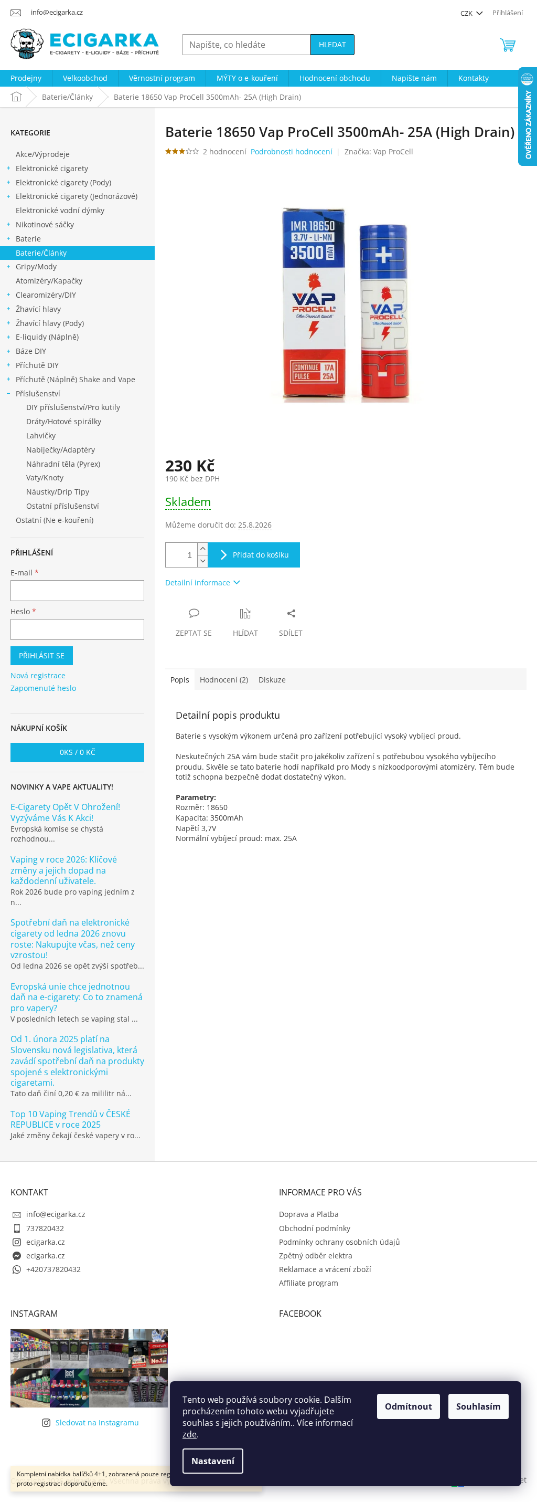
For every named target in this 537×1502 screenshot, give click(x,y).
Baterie (28, 239)
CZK (467, 13)
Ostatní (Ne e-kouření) (54, 520)
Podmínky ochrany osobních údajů (339, 1242)
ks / (77, 752)
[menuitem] (26, 78)
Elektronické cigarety (52, 168)
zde (189, 1434)
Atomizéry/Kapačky (49, 281)
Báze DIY (31, 351)
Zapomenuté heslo (43, 688)
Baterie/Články (41, 253)
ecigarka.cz (45, 1242)
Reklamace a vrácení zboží (325, 1269)
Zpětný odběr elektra (315, 1256)
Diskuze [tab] (272, 680)
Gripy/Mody (36, 266)
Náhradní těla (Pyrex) (63, 464)
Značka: (379, 151)
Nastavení (212, 1461)
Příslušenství (38, 393)
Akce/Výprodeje (43, 154)
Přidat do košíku (261, 555)
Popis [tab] (179, 680)
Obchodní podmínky (314, 1228)
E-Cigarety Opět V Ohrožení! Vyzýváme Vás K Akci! (65, 813)
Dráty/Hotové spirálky (63, 421)
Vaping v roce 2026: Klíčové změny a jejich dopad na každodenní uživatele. (63, 870)
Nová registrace (38, 675)
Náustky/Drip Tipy (57, 492)
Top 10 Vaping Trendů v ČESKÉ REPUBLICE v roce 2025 (70, 1120)
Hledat (332, 44)
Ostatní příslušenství (62, 506)
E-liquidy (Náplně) (47, 337)
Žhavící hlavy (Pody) (50, 323)
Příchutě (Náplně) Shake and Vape (75, 379)
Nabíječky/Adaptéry (60, 450)
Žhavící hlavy (38, 309)
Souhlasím (478, 1406)
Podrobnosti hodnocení (291, 151)
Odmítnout (408, 1406)
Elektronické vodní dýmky (60, 210)
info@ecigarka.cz (55, 1214)
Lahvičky (41, 435)
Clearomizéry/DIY (46, 295)
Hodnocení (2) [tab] (224, 680)
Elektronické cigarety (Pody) (63, 182)
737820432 (45, 1228)
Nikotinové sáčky (45, 224)
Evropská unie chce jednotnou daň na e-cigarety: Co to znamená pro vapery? (76, 997)
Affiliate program (308, 1283)
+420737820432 (53, 1269)
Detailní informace (197, 582)
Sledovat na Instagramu (97, 1422)
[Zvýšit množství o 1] (202, 549)
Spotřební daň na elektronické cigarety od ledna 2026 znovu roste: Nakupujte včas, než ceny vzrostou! (72, 939)
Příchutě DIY (37, 365)
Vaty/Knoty (44, 477)
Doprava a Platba (309, 1214)
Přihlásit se (42, 655)
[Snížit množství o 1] (202, 561)
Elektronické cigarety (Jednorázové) (76, 196)
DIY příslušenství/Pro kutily (73, 407)
